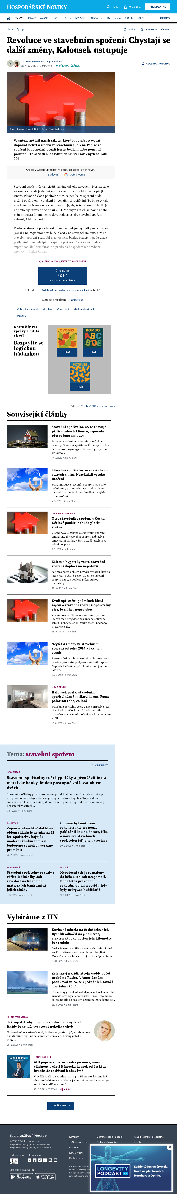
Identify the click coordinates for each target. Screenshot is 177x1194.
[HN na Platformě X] (29, 1160)
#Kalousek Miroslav (85, 308)
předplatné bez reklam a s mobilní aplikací (65, 290)
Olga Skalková (54, 61)
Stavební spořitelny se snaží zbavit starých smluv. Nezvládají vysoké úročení (80, 475)
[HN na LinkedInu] (45, 1160)
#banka (21, 315)
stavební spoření (50, 754)
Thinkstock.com (56, 129)
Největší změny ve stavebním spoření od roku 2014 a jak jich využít (77, 648)
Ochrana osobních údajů (110, 1137)
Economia (74, 1147)
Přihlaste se (76, 299)
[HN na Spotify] (50, 1160)
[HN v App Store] (45, 1176)
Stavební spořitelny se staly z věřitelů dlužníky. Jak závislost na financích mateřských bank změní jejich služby (30, 881)
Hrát (67, 352)
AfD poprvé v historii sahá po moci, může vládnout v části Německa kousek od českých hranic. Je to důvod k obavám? (70, 1066)
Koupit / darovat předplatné (149, 1137)
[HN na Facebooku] (34, 1160)
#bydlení (47, 308)
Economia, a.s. (31, 1141)
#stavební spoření (27, 308)
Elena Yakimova (17, 1017)
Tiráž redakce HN (78, 1142)
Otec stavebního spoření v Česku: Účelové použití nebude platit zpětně (78, 523)
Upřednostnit (77, 175)
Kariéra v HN (76, 1153)
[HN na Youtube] (55, 1160)
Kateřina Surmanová (33, 61)
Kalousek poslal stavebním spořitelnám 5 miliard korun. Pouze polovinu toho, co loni (80, 697)
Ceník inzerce (76, 1158)
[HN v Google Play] (21, 1176)
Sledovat (53, 175)
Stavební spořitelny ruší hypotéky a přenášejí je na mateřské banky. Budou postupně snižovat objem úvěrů (56, 783)
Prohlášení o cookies (107, 1142)
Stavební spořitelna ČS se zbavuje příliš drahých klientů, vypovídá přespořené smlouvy (79, 431)
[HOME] (8, 18)
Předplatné (158, 6)
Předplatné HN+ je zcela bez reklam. (98, 406)
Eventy (137, 1142)
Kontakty (74, 1137)
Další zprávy (61, 1105)
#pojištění (63, 308)
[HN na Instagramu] (40, 1160)
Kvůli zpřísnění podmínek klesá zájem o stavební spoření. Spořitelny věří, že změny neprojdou (81, 605)
